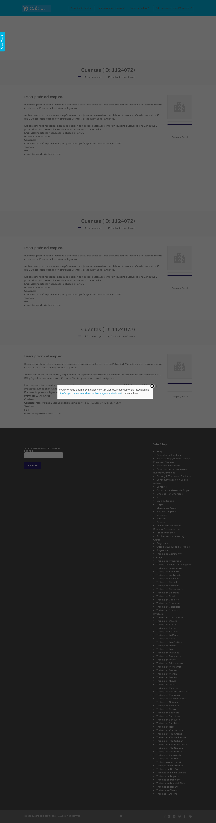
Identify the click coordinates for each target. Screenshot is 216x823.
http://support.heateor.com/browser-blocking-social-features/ (90, 393)
